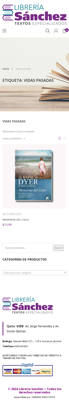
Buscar (58, 247)
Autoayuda (12, 214)
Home (6, 68)
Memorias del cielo (16, 219)
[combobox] (34, 272)
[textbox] (34, 272)
